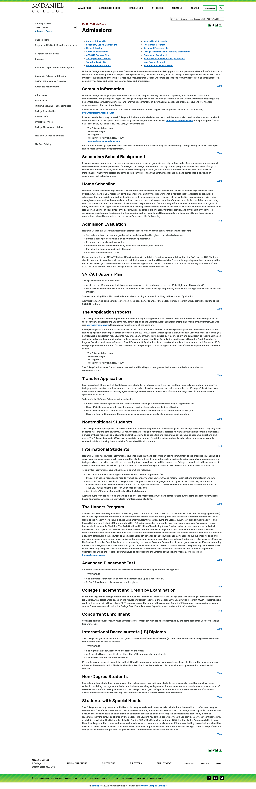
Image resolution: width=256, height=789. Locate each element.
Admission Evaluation (97, 51)
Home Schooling (94, 48)
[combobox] (197, 19)
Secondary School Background (101, 45)
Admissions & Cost (109, 8)
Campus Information (96, 41)
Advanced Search (44, 31)
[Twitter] (222, 778)
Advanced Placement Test (157, 48)
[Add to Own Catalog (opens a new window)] (209, 25)
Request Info (189, 763)
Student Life (136, 8)
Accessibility (71, 778)
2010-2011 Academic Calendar (50, 81)
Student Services (44, 122)
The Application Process (98, 58)
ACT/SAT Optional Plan (97, 55)
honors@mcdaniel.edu (93, 555)
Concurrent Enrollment (155, 55)
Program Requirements (47, 53)
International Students (155, 41)
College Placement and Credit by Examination (167, 51)
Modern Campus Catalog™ (153, 785)
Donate (219, 763)
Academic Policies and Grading (51, 76)
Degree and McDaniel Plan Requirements (56, 45)
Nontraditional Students (98, 65)
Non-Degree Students (155, 62)
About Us (177, 8)
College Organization (45, 111)
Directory (136, 763)
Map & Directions (77, 763)
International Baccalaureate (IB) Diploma (164, 58)
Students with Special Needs (158, 65)
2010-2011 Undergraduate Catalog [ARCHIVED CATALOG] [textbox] (195, 19)
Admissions (41, 95)
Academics (84, 8)
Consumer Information (89, 778)
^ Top (219, 271)
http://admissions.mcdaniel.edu (103, 141)
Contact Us (108, 763)
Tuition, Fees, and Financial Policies (53, 106)
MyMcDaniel (210, 8)
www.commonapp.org (98, 325)
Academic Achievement (47, 86)
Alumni (195, 8)
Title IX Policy (127, 778)
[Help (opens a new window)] (220, 25)
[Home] (48, 8)
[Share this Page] (213, 25)
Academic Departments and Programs (54, 67)
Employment (164, 763)
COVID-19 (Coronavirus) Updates (150, 778)
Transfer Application (96, 62)
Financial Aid (41, 100)
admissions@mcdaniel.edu (179, 120)
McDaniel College (40, 760)
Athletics (157, 8)
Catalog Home (42, 40)
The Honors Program (154, 45)
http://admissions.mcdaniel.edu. (98, 113)
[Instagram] (215, 778)
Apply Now (205, 763)
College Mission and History (49, 127)
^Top (219, 85)
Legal (116, 778)
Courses (39, 59)
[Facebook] (209, 778)
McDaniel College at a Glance (49, 135)
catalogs (96, 785)
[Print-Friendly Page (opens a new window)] (216, 25)
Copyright (106, 778)
